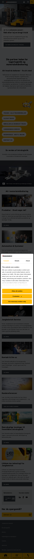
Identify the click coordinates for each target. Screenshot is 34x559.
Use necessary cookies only (17, 301)
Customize (16, 296)
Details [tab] (17, 261)
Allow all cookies (17, 291)
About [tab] (28, 261)
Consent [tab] (6, 261)
